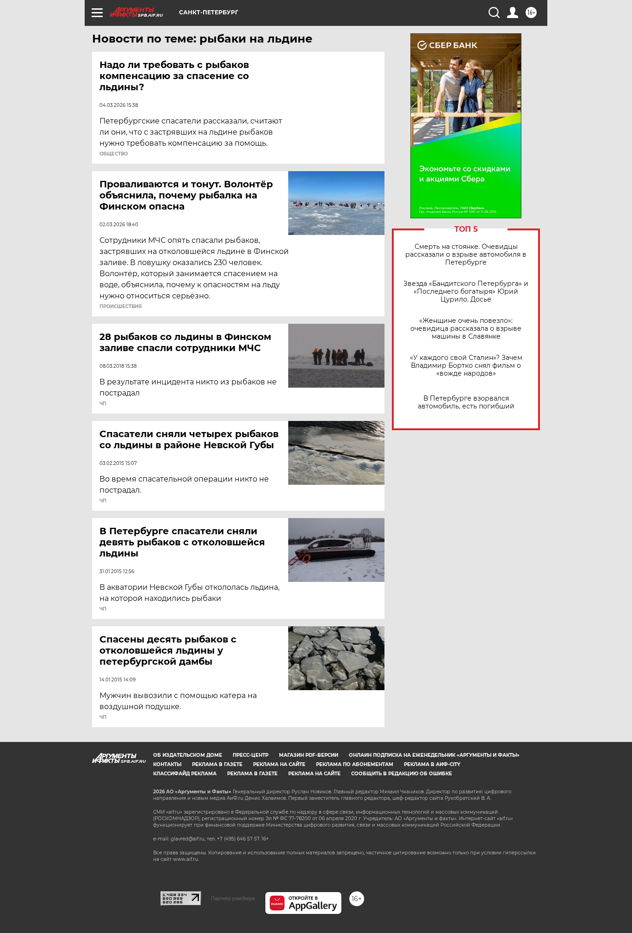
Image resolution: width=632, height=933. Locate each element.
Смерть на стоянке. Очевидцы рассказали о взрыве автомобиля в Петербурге (466, 254)
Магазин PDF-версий (308, 755)
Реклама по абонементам (354, 764)
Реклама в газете (217, 764)
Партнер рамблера (233, 898)
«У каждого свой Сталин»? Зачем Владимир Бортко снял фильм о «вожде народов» (466, 365)
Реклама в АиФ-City (432, 764)
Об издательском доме (187, 755)
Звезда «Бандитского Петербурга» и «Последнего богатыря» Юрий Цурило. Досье (465, 291)
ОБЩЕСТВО (113, 154)
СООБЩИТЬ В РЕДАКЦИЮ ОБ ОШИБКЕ (401, 774)
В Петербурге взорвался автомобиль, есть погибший (466, 402)
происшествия (120, 306)
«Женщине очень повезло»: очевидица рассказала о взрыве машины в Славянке (465, 328)
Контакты (167, 764)
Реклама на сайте (279, 764)
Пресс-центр (250, 755)
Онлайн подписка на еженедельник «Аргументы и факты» (434, 755)
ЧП (102, 404)
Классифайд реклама (185, 774)
